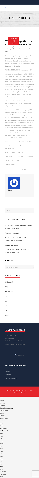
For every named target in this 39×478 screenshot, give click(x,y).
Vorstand (7, 315)
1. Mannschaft (9, 282)
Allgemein (8, 287)
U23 (6, 310)
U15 (6, 301)
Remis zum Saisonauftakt (12, 233)
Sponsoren (3, 471)
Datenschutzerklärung (11, 378)
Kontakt (7, 371)
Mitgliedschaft (4, 418)
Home (1, 398)
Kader (1, 436)
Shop (1, 469)
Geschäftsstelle (4, 410)
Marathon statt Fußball (11, 245)
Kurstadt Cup (8, 291)
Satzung (2, 416)
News (1, 426)
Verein (2, 400)
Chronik (2, 421)
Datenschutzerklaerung (6, 408)
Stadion (2, 413)
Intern (1, 423)
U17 (6, 306)
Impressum (8, 374)
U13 (6, 296)
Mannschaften (4, 428)
